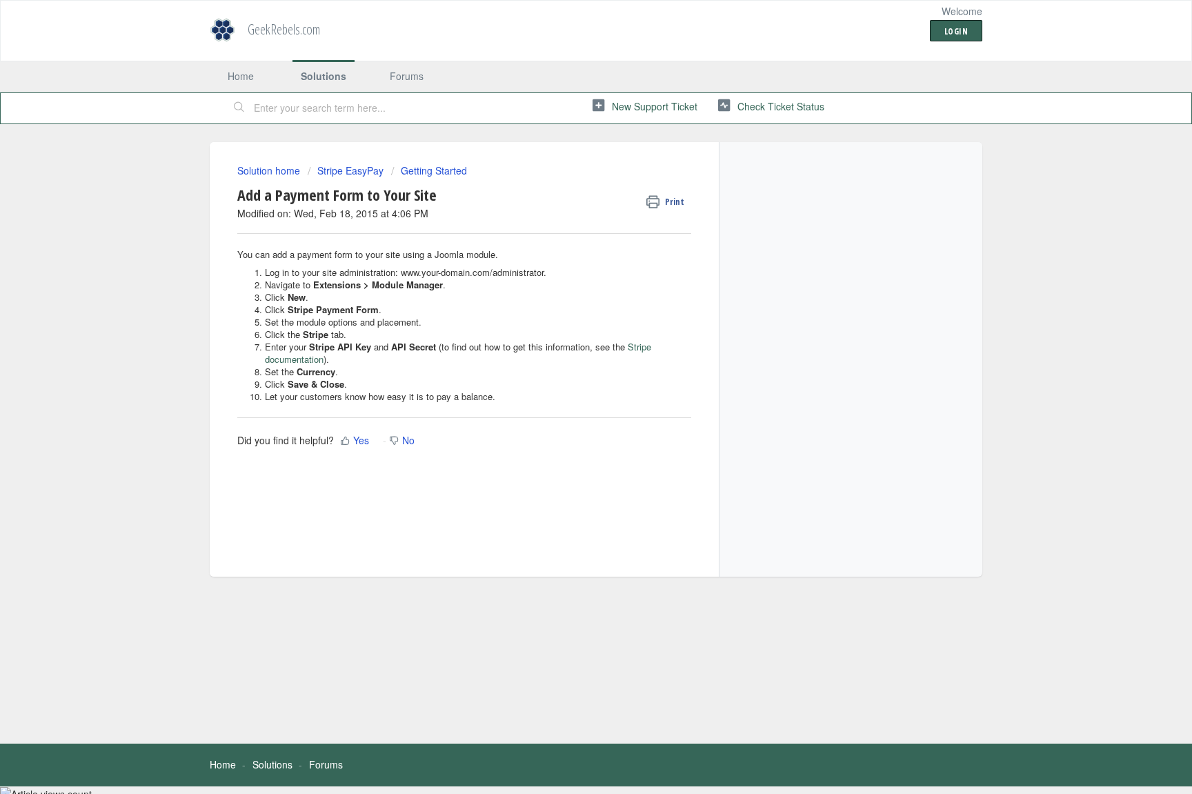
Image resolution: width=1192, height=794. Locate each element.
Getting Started (434, 170)
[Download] (570, 217)
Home (241, 76)
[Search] (239, 108)
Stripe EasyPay (350, 170)
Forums (407, 76)
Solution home (270, 170)
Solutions (323, 76)
